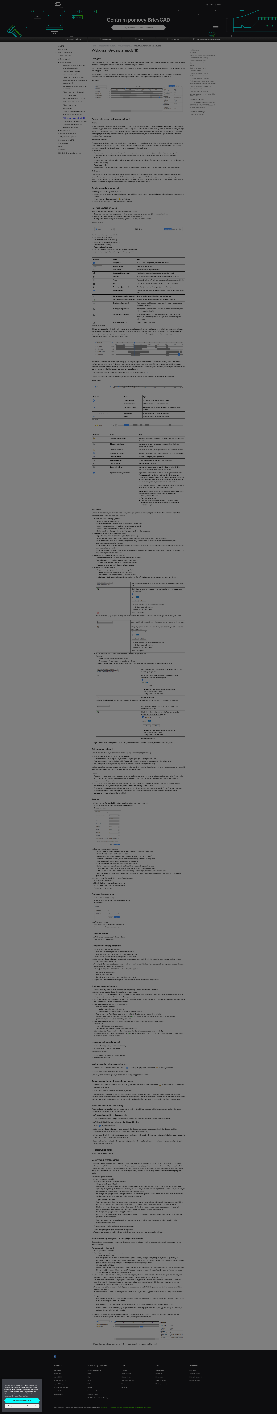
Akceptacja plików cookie (22, 1400)
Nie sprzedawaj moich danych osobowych (22, 1406)
